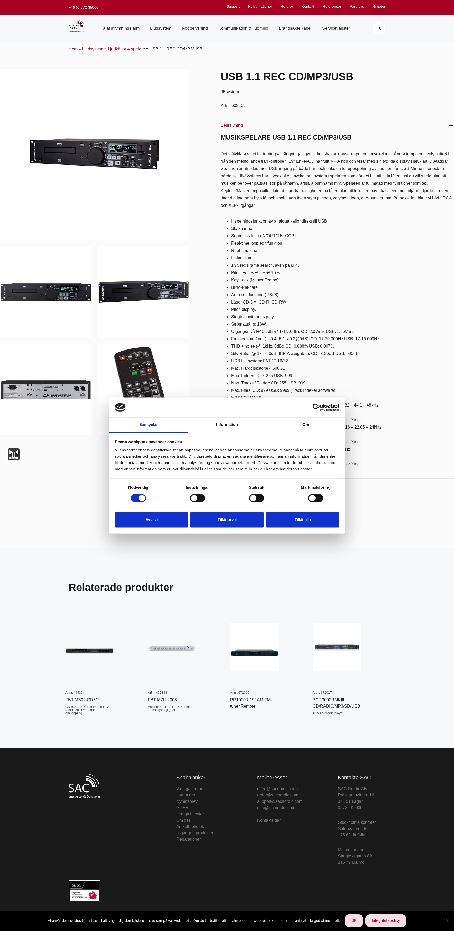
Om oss (183, 820)
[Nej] (447, 920)
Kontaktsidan (269, 820)
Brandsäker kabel (295, 28)
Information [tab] (227, 425)
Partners (357, 6)
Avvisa (152, 520)
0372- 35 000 (350, 807)
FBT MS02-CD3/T (82, 700)
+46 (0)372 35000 (84, 7)
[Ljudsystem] (13, 454)
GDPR (182, 807)
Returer (287, 6)
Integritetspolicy (386, 920)
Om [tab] (305, 425)
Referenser (332, 6)
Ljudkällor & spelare (126, 49)
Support (233, 6)
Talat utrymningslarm (120, 28)
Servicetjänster (336, 28)
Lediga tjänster (190, 814)
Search (379, 28)
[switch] (197, 498)
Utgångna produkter (194, 833)
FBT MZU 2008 (162, 700)
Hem (73, 49)
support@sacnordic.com (279, 801)
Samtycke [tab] (148, 425)
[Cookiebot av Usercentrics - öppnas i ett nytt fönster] (316, 407)
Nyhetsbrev (187, 801)
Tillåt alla (303, 520)
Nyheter (378, 6)
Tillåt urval (227, 520)
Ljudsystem (160, 28)
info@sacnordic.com (276, 807)
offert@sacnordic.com (277, 788)
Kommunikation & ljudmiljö (243, 28)
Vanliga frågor (189, 788)
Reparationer (188, 839)
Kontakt (308, 6)
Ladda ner (185, 795)
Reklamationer (260, 6)
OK (354, 920)
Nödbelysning (195, 28)
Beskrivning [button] (232, 125)
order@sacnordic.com (277, 795)
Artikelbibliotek (190, 826)
